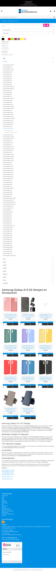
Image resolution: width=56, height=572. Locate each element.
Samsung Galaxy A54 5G (8, 112)
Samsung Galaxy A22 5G (8, 176)
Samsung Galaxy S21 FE (8, 142)
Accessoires (5, 283)
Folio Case (5, 45)
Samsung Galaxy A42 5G (8, 170)
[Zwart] (3, 39)
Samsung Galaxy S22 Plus (8, 138)
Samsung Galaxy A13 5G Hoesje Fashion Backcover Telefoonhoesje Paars (28, 347)
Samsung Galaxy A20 (7, 249)
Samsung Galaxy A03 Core (8, 188)
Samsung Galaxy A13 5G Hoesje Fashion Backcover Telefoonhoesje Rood (10, 378)
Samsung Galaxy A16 (7, 82)
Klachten (4, 515)
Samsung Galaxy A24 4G (8, 116)
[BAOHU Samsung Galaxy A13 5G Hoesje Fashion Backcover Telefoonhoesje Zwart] (45, 367)
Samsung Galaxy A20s (7, 245)
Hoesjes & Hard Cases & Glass (10, 132)
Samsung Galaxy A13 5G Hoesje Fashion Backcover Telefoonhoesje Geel (45, 347)
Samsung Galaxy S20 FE (8, 150)
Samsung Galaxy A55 (7, 92)
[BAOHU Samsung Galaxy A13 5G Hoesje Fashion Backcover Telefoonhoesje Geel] (45, 335)
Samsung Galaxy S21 (7, 144)
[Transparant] (28, 39)
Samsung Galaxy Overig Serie (9, 255)
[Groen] (12, 39)
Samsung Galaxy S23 (7, 110)
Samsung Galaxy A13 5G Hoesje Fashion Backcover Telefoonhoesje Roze (10, 316)
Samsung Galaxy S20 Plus (8, 156)
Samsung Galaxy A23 (7, 126)
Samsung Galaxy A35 (7, 94)
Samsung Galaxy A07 (7, 74)
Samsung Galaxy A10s (7, 251)
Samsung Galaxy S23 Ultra (8, 106)
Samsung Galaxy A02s (7, 194)
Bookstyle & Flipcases (8, 130)
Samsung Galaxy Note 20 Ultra (9, 198)
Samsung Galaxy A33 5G (8, 124)
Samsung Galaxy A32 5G (8, 172)
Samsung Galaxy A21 (7, 220)
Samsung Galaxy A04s (7, 184)
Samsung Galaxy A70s (7, 229)
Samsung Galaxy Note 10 (8, 206)
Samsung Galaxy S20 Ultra (8, 154)
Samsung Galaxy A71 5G (8, 208)
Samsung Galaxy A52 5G (8, 168)
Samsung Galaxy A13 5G (12, 21)
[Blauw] (6, 39)
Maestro (4, 507)
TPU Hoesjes (6, 48)
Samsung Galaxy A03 (7, 190)
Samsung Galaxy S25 (7, 67)
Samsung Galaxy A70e (7, 227)
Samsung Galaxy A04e (7, 182)
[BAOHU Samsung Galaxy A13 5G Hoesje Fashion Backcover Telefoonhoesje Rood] (10, 367)
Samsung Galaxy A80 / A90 (8, 225)
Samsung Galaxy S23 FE (8, 104)
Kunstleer (5, 52)
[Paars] (15, 39)
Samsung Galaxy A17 (7, 72)
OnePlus (5, 268)
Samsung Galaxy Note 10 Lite (9, 202)
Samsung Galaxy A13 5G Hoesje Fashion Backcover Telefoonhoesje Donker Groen (10, 347)
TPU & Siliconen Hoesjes (8, 54)
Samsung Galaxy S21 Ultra (8, 148)
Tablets (4, 277)
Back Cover (5, 47)
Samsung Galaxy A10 (7, 253)
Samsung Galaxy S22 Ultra (8, 136)
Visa (3, 504)
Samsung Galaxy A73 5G (8, 120)
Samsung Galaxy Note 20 (8, 200)
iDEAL (3, 497)
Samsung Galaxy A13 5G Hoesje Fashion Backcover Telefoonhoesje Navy (28, 378)
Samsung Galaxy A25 (7, 96)
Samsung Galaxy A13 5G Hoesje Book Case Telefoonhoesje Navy (28, 410)
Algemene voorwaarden (7, 511)
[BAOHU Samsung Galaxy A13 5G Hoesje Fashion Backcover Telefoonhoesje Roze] (10, 304)
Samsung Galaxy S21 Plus (8, 146)
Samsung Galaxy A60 (7, 233)
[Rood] (9, 39)
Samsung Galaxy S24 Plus (8, 88)
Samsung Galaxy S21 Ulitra (8, 470)
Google (4, 271)
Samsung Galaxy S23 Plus (8, 108)
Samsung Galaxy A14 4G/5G (9, 118)
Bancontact (4, 501)
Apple (4, 58)
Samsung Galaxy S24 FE (8, 70)
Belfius (3, 500)
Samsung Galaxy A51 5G (8, 212)
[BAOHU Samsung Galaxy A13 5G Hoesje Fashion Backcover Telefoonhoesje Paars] (28, 335)
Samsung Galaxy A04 (7, 186)
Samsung (4, 21)
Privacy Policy (5, 512)
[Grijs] (18, 39)
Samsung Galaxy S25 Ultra (8, 65)
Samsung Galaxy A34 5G (8, 114)
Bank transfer (5, 495)
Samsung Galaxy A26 (7, 80)
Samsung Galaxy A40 (7, 239)
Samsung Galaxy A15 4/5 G (8, 98)
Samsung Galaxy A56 (7, 76)
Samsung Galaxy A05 (7, 102)
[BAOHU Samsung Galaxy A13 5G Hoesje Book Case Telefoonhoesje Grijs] (10, 398)
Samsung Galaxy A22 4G (8, 178)
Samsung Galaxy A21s (7, 222)
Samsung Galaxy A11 (7, 223)
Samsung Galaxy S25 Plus (8, 69)
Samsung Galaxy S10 (7, 162)
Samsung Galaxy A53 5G (8, 122)
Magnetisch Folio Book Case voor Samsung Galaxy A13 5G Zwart (28, 316)
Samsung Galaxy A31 (7, 218)
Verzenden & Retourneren (8, 514)
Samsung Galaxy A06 (7, 84)
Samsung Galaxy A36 (7, 78)
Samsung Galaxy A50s (7, 235)
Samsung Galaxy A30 (7, 243)
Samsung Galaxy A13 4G (8, 134)
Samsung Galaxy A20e (7, 247)
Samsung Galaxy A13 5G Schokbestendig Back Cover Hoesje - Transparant (45, 316)
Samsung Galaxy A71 (7, 210)
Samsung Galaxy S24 (7, 90)
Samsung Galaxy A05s (7, 100)
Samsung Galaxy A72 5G (8, 166)
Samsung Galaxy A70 (7, 231)
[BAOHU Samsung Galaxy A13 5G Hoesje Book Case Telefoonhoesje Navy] (28, 398)
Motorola (5, 274)
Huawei (4, 265)
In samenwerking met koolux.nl (37, 569)
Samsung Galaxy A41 (7, 216)
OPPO (4, 259)
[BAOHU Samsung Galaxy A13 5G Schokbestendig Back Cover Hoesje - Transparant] (45, 304)
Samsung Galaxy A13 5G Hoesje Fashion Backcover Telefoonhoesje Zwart (45, 378)
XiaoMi (4, 262)
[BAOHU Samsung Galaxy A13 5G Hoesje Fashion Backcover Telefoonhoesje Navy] (28, 367)
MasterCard (4, 503)
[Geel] (22, 39)
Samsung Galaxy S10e (7, 164)
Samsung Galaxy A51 (7, 214)
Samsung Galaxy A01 (7, 196)
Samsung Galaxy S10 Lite (8, 158)
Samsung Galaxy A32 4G (8, 174)
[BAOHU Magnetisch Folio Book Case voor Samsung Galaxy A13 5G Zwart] (28, 304)
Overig (4, 280)
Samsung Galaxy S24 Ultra (8, 86)
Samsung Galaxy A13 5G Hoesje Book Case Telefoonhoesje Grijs (10, 410)
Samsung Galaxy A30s (7, 241)
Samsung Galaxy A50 (7, 237)
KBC (3, 498)
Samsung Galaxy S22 (7, 140)
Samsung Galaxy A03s (7, 192)
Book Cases (6, 43)
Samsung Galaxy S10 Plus (8, 160)
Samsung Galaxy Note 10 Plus (9, 204)
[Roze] (25, 39)
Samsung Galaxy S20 (7, 152)
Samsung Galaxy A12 (7, 180)
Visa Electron (5, 506)
